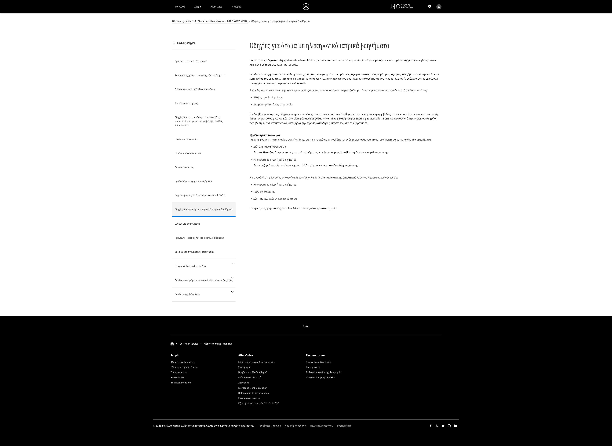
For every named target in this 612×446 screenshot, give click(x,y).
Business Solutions (181, 382)
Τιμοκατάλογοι (179, 372)
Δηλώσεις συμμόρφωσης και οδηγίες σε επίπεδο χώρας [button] (204, 280)
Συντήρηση (244, 367)
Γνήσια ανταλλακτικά (249, 377)
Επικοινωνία (177, 377)
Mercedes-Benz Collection (252, 387)
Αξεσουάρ (243, 382)
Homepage (172, 344)
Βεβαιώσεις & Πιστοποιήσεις (254, 392)
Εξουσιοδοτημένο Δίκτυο (184, 367)
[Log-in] (438, 6)
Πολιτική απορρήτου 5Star (320, 377)
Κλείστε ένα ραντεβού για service (256, 362)
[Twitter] (437, 426)
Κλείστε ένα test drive (183, 362)
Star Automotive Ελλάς (319, 362)
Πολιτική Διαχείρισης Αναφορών (324, 372)
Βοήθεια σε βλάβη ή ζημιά (252, 372)
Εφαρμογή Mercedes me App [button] (191, 266)
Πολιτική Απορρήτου (321, 425)
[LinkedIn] (455, 426)
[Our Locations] (429, 6)
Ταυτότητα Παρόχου (270, 425)
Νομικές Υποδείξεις (295, 425)
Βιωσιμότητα (313, 367)
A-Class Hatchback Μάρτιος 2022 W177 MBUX (221, 21)
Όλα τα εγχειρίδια (181, 21)
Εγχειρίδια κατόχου (249, 398)
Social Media (344, 425)
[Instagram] (449, 426)
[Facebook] (431, 426)
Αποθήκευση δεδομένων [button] (187, 294)
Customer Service (189, 343)
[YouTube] (443, 426)
